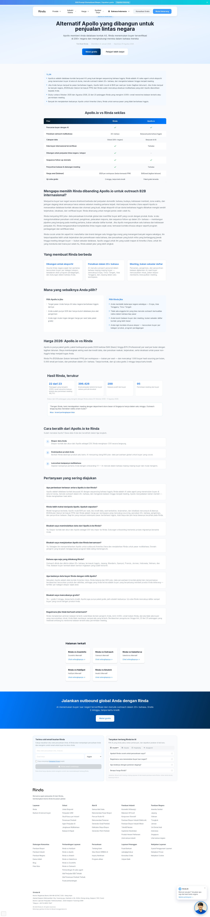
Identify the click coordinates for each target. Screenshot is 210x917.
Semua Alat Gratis (98, 809)
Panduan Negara (39, 855)
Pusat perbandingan (69, 881)
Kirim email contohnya (68, 766)
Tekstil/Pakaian (127, 827)
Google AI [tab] (149, 748)
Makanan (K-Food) (128, 813)
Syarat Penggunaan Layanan (161, 848)
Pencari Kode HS (98, 816)
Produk (55, 11)
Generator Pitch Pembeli (100, 831)
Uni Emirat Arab (156, 827)
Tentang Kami (97, 848)
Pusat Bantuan (127, 848)
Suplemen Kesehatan (129, 831)
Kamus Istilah (37, 859)
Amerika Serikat (156, 809)
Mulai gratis (91, 52)
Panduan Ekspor (39, 848)
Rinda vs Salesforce (69, 859)
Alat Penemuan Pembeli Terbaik (73, 877)
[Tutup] (207, 2)
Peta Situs (36, 866)
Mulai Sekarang (162, 11)
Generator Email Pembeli (101, 824)
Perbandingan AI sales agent (72, 870)
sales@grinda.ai (127, 852)
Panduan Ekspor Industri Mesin (133, 824)
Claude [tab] (126, 748)
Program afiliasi (97, 859)
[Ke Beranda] (42, 11)
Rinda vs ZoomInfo (69, 863)
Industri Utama (70, 11)
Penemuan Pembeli (69, 820)
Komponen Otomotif (129, 816)
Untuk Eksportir (67, 809)
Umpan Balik (126, 859)
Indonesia (154, 831)
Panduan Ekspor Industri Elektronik (134, 820)
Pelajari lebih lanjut (115, 52)
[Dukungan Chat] (200, 907)
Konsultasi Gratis (142, 11)
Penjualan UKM (67, 813)
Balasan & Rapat (68, 831)
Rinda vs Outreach (69, 866)
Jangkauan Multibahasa (70, 827)
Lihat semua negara (158, 838)
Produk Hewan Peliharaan (131, 834)
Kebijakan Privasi (54, 761)
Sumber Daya (98, 11)
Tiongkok (154, 820)
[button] (192, 893)
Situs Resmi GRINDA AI (100, 852)
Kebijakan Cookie (157, 855)
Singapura (154, 834)
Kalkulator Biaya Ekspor (100, 827)
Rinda (35, 809)
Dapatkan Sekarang (122, 2)
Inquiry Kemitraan (98, 855)
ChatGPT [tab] (115, 748)
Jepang (154, 813)
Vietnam (154, 816)
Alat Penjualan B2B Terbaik (72, 873)
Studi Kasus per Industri (70, 816)
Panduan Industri (39, 852)
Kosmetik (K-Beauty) (129, 809)
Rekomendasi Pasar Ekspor (102, 813)
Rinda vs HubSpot (68, 848)
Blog (34, 863)
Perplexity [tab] (137, 748)
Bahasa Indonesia (119, 11)
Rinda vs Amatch (68, 855)
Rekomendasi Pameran (100, 820)
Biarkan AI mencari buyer (42, 813)
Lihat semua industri (129, 838)
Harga (83, 11)
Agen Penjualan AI (68, 824)
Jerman (154, 824)
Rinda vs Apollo (68, 852)
